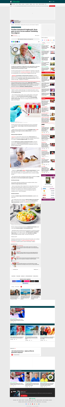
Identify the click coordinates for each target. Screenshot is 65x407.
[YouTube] (48, 40)
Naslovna (12, 24)
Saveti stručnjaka (17, 24)
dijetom (24, 170)
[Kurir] (15, 1)
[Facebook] (42, 40)
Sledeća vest (36, 269)
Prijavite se (24, 395)
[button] (37, 35)
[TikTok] (50, 40)
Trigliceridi (13, 136)
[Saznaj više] (54, 389)
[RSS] (52, 40)
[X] (46, 40)
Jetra (26, 200)
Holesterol (14, 75)
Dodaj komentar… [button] (17, 354)
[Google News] (54, 40)
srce (37, 129)
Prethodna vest (15, 269)
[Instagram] (44, 40)
